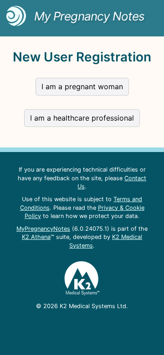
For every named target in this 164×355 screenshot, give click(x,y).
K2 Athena (36, 236)
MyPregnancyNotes (43, 228)
